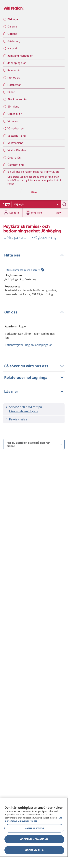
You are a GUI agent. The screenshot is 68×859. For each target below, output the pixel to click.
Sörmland (13, 106)
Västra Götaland (17, 150)
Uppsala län (14, 113)
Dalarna (12, 26)
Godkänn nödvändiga (34, 839)
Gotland (12, 33)
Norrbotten (14, 84)
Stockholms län (17, 99)
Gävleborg (13, 41)
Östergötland (15, 164)
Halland (12, 48)
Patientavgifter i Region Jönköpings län (29, 345)
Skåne (11, 92)
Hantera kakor (34, 828)
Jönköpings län (16, 63)
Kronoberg (14, 77)
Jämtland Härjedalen (20, 55)
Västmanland (15, 143)
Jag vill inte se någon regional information (33, 172)
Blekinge (12, 19)
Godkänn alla (34, 850)
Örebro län (14, 157)
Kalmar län (13, 70)
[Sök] (64, 204)
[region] (34, 827)
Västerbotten (15, 128)
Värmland (13, 121)
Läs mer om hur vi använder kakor (33, 819)
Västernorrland (16, 135)
